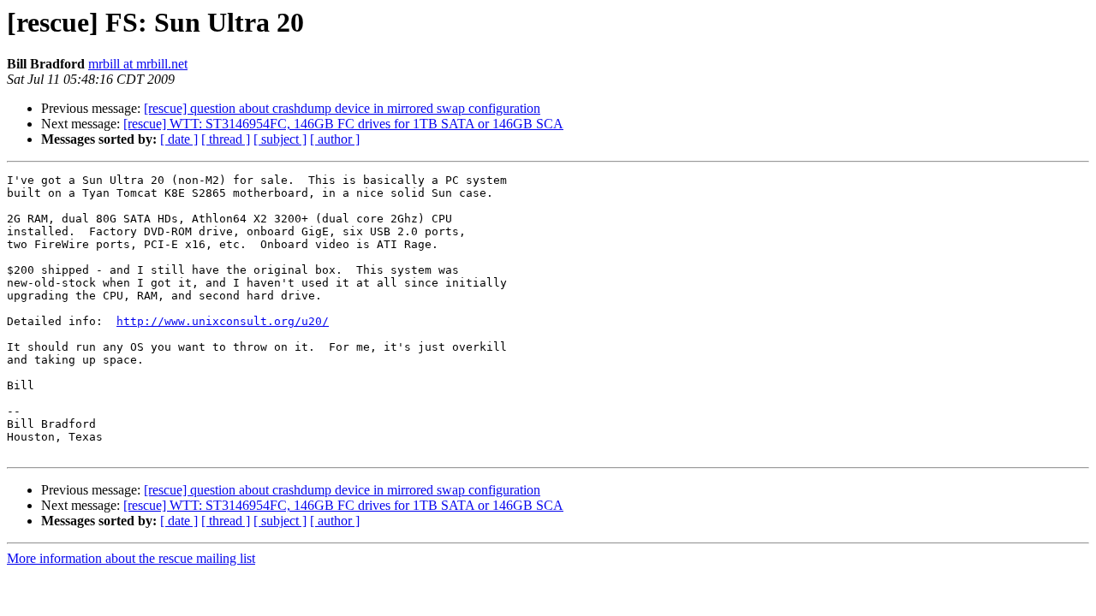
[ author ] (335, 139)
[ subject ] (280, 139)
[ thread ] (225, 139)
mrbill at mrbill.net (138, 63)
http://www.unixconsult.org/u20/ (222, 321)
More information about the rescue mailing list (131, 558)
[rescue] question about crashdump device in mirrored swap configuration (342, 108)
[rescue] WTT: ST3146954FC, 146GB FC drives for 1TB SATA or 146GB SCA (343, 123)
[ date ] (179, 139)
